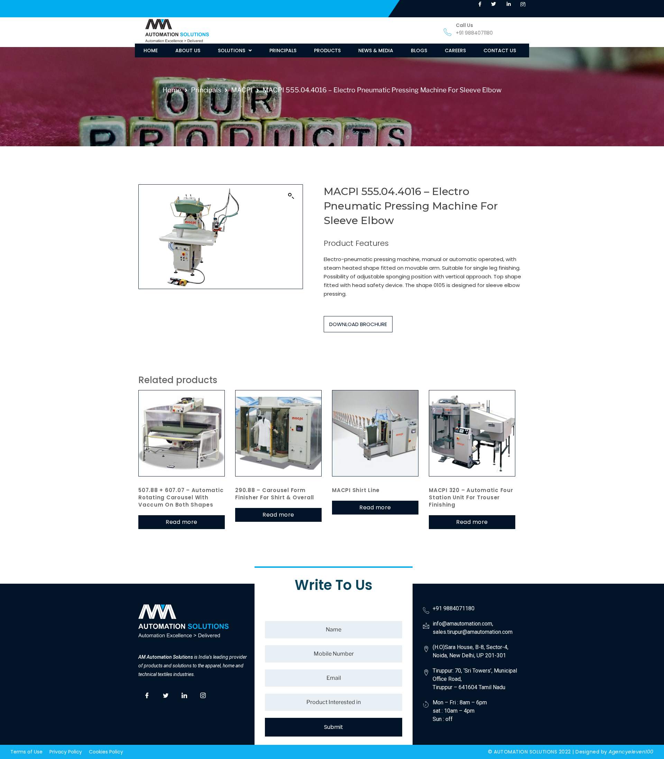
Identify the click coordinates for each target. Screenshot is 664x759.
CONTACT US (499, 50)
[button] (235, 50)
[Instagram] (203, 694)
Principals (206, 90)
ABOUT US (187, 50)
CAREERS (455, 50)
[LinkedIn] (184, 694)
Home (172, 90)
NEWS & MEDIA (375, 50)
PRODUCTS (327, 50)
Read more (181, 522)
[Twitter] (165, 694)
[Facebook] (147, 694)
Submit (333, 727)
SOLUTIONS (231, 50)
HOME (151, 50)
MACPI (242, 90)
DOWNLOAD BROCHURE (358, 324)
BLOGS (419, 50)
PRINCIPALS (282, 50)
